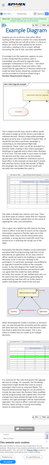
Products (6, 434)
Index (9, 13)
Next (43, 25)
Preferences (7, 457)
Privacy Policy (32, 450)
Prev (36, 25)
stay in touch (26, 428)
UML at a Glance (8, 438)
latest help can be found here (29, 21)
